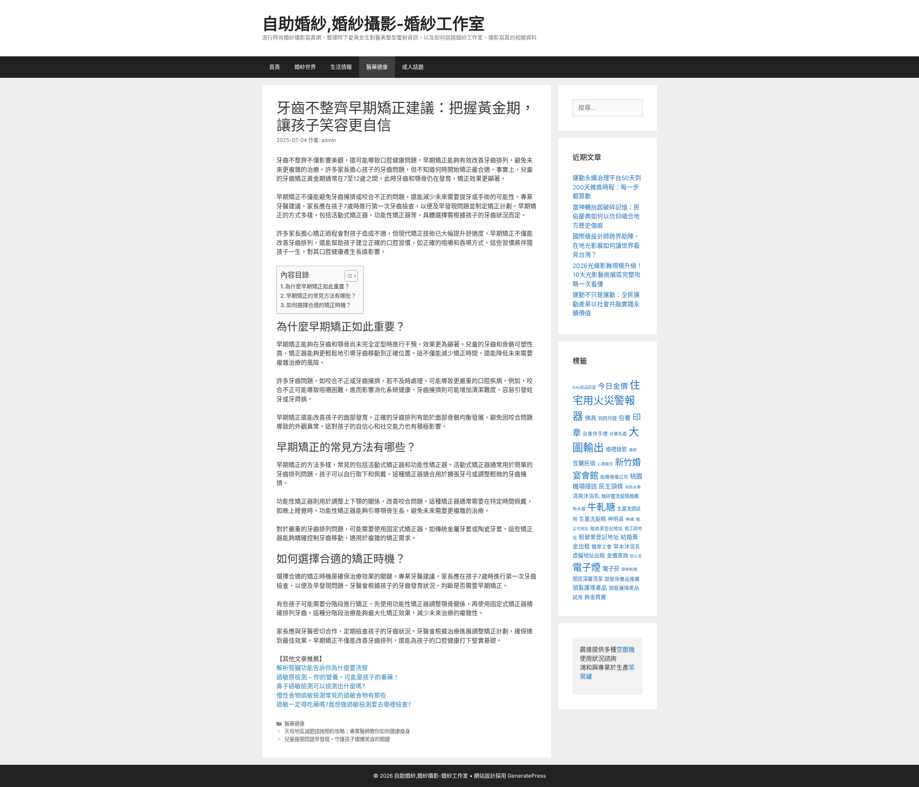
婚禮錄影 (616, 449)
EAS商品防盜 (584, 387)
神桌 (630, 519)
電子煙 (587, 567)
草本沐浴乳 (627, 546)
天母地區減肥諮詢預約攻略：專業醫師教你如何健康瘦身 (347, 731)
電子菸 (611, 568)
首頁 (274, 66)
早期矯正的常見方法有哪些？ (321, 295)
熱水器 (579, 509)
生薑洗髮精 (592, 519)
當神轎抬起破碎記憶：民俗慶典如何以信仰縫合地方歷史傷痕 (606, 216)
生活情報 (341, 66)
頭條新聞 (629, 569)
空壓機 (625, 649)
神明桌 (616, 519)
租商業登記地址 (606, 528)
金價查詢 (617, 555)
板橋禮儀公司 (614, 477)
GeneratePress (527, 775)
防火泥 (636, 556)
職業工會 (602, 547)
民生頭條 (611, 486)
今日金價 (613, 386)
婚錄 (633, 450)
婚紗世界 (305, 66)
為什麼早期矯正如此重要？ (317, 286)
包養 (625, 417)
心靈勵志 (605, 464)
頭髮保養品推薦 (622, 579)
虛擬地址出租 (589, 555)
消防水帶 (633, 487)
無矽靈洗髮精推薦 (620, 496)
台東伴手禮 (595, 434)
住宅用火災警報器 (606, 401)
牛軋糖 (601, 507)
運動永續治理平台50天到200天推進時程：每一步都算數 (607, 187)
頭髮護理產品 (590, 587)
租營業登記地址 (599, 537)
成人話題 (413, 66)
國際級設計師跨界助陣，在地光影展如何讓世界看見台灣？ (606, 245)
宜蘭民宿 (584, 463)
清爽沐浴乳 (586, 496)
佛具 (590, 417)
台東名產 (618, 434)
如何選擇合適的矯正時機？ (318, 305)
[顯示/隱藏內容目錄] (347, 276)
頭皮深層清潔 (588, 579)
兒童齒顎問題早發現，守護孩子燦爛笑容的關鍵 (337, 739)
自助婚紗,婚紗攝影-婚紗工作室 (373, 24)
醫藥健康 (377, 66)
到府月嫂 (607, 418)
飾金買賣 (595, 597)
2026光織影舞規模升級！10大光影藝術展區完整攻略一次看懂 (608, 275)
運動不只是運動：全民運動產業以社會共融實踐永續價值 (606, 304)
